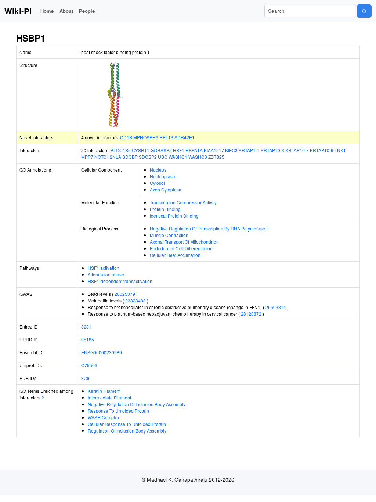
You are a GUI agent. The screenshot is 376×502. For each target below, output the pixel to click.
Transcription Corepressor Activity (183, 202)
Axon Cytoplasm (166, 189)
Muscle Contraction (169, 235)
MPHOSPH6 (145, 137)
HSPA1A (194, 150)
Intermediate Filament (109, 397)
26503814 (275, 307)
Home (47, 10)
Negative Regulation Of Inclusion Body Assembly (136, 404)
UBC (162, 157)
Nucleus (158, 169)
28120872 (251, 314)
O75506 (89, 365)
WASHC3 (197, 157)
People (87, 10)
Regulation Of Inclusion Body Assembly (127, 430)
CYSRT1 (140, 150)
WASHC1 (178, 157)
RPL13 (166, 137)
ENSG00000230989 (101, 352)
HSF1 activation (103, 268)
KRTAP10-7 (297, 150)
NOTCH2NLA (107, 157)
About (66, 10)
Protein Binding (165, 209)
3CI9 (86, 378)
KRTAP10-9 (321, 150)
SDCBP (130, 157)
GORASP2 (161, 150)
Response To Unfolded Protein (118, 411)
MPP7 (87, 157)
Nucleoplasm (163, 176)
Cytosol (157, 183)
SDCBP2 (148, 157)
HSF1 (178, 150)
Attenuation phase (106, 274)
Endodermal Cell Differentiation (181, 248)
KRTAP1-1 (249, 150)
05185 (87, 339)
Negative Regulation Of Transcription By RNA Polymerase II (209, 228)
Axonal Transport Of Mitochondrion (184, 242)
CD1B (126, 137)
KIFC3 (231, 150)
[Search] (364, 11)
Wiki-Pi (18, 11)
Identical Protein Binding (174, 215)
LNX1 (340, 150)
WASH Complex (104, 417)
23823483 (135, 300)
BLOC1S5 (121, 150)
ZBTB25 (216, 157)
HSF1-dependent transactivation (120, 281)
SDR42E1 (184, 137)
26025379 (125, 294)
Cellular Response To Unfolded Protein (127, 424)
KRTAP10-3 (272, 150)
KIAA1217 (214, 150)
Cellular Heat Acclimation (175, 255)
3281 (86, 326)
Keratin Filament (104, 391)
